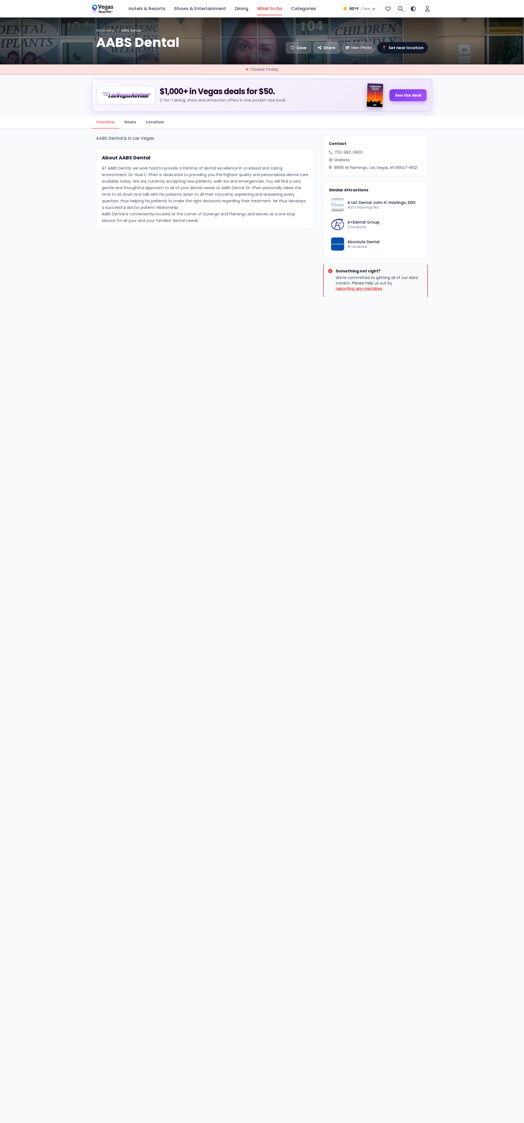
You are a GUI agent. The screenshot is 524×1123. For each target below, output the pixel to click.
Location (155, 122)
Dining (241, 8)
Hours (130, 122)
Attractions (105, 30)
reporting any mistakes (359, 288)
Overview (105, 122)
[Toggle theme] (413, 9)
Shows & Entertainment (200, 8)
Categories (303, 8)
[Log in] (427, 9)
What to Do (269, 8)
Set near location (403, 47)
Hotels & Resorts (147, 8)
